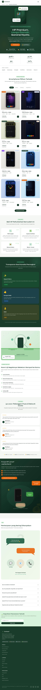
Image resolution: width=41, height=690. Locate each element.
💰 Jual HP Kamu (25, 44)
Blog (3, 674)
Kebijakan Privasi (5, 678)
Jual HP (3, 661)
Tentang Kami (4, 672)
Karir (3, 676)
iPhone (16, 87)
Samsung (22, 87)
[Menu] (38, 1)
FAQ (2, 665)
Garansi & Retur (4, 667)
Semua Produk (4, 654)
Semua (11, 87)
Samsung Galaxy (5, 648)
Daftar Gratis (12, 623)
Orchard (6, 1)
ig (33, 686)
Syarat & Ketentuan (5, 680)
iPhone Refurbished (5, 646)
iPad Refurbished (5, 652)
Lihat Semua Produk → (20, 210)
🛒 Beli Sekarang (15, 44)
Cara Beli (3, 659)
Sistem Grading (4, 663)
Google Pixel (28, 87)
